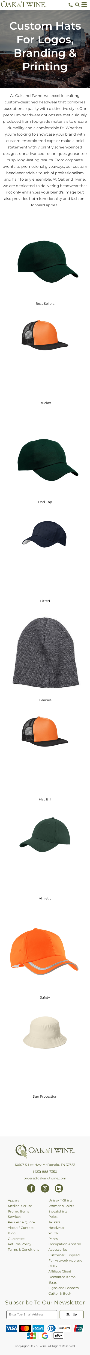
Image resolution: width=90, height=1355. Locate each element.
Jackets (54, 1222)
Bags (52, 1282)
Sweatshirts (57, 1211)
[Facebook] (31, 1188)
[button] (77, 4)
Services (14, 1217)
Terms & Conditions (23, 1249)
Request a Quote (21, 1222)
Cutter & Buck (59, 1293)
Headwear (56, 1228)
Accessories (57, 1249)
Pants (53, 1239)
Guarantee (16, 1239)
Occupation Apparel (64, 1244)
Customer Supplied (64, 1255)
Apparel (14, 1200)
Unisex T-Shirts (60, 1200)
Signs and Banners (63, 1288)
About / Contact (21, 1228)
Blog (12, 1233)
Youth (53, 1233)
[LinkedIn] (59, 1188)
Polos (52, 1217)
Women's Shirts (61, 1206)
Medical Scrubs (20, 1206)
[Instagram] (45, 1188)
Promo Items (18, 1211)
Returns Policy (19, 1244)
